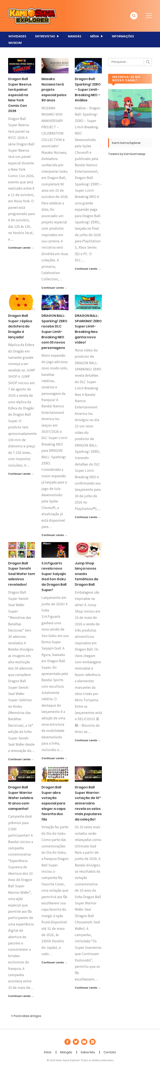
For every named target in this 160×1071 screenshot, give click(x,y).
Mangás (66, 1052)
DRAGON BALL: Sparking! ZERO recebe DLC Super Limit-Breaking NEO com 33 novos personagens (54, 331)
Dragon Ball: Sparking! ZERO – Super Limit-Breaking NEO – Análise (88, 90)
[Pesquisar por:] (130, 62)
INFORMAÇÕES (123, 36)
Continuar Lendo (19, 247)
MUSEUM (15, 43)
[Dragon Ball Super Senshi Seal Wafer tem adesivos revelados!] (21, 549)
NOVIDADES (17, 36)
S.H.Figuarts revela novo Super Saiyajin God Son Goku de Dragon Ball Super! (53, 576)
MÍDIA (94, 36)
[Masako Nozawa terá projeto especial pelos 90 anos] (55, 65)
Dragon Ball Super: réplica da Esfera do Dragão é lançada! (20, 326)
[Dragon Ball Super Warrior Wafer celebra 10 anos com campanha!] (21, 774)
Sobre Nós (88, 1052)
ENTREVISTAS (45, 36)
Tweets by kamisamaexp (126, 154)
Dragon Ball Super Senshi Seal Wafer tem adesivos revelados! (21, 574)
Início (47, 1052)
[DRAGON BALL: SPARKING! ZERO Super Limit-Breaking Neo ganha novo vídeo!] (88, 302)
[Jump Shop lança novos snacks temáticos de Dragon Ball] (88, 549)
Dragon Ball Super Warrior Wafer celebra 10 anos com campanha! (20, 798)
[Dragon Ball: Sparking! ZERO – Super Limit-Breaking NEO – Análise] (88, 65)
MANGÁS (74, 36)
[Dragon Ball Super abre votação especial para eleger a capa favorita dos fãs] (55, 774)
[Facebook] (67, 1042)
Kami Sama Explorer (126, 143)
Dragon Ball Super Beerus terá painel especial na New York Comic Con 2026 (19, 95)
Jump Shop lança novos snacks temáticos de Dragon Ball (86, 574)
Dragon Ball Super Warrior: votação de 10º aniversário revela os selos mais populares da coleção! (88, 803)
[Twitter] (76, 1042)
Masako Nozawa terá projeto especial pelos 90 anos (53, 90)
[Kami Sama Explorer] (32, 16)
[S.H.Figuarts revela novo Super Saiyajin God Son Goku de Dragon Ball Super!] (55, 549)
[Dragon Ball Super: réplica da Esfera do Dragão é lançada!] (21, 302)
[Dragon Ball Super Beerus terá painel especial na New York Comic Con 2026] (21, 65)
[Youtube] (84, 1042)
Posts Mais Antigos (27, 1016)
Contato (110, 1052)
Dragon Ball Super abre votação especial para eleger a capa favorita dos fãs (53, 803)
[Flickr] (92, 1042)
